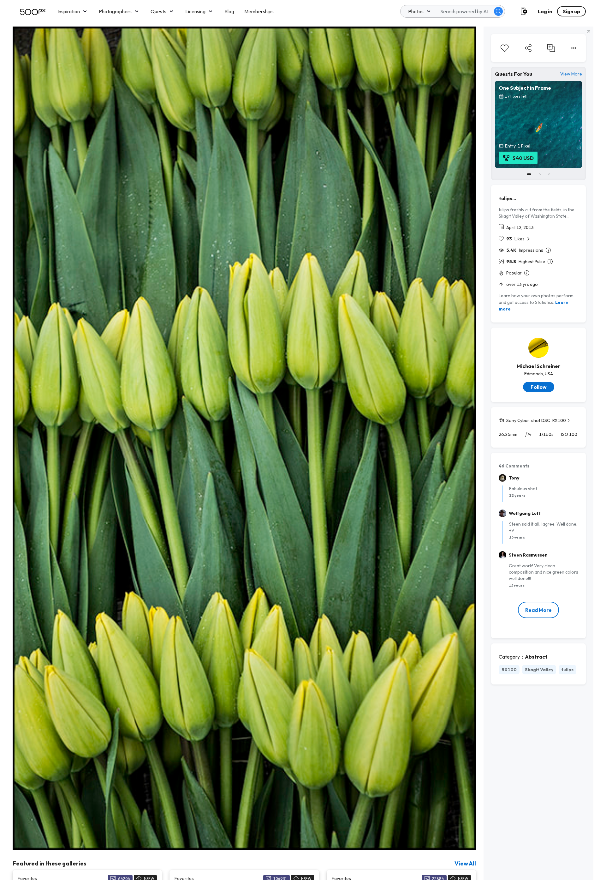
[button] (498, 11)
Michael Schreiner (538, 366)
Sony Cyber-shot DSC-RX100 (536, 420)
